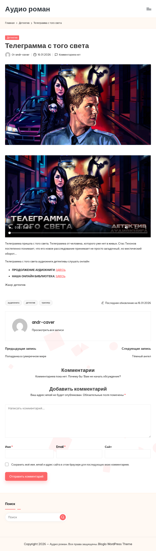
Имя (9, 447)
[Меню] (148, 9)
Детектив (12, 37)
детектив (30, 302)
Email (61, 447)
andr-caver (43, 322)
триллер (46, 302)
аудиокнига (13, 302)
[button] (48, 330)
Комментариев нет (70, 54)
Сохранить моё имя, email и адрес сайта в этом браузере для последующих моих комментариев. (70, 464)
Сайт (108, 447)
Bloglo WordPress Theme (115, 544)
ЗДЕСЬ (61, 270)
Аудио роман (27, 9)
